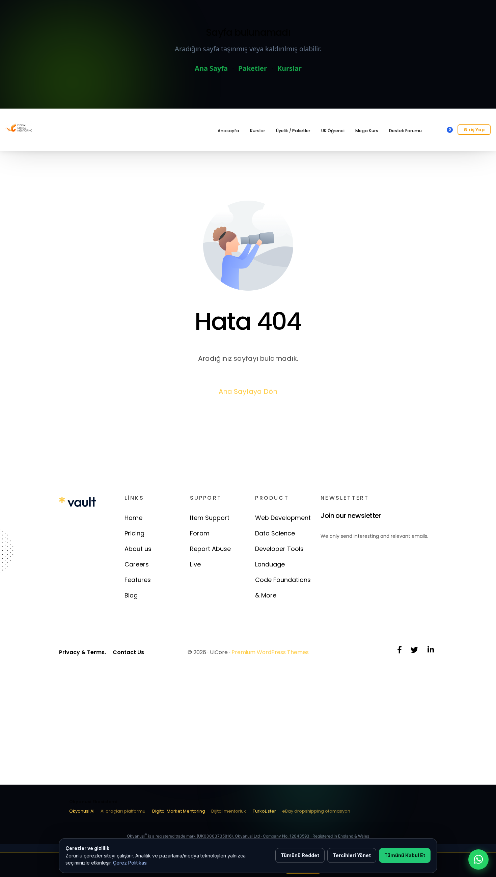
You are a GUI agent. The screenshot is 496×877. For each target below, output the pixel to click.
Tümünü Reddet (300, 855)
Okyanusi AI (107, 811)
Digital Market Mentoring (199, 811)
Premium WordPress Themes (270, 652)
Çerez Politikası (130, 863)
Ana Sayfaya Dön (248, 391)
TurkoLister (301, 811)
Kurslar (289, 68)
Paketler (252, 68)
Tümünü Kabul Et (404, 855)
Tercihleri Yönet (352, 855)
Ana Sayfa (211, 68)
